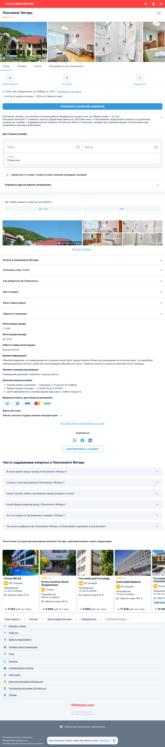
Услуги (37, 66)
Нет (122, 208)
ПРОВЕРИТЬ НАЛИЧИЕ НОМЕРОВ (82, 106)
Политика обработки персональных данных (22, 743)
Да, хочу (43, 208)
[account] (153, 4)
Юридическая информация (15, 740)
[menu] (161, 4)
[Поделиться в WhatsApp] (75, 440)
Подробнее (104, 740)
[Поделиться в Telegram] (82, 440)
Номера (21, 66)
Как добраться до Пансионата (66, 66)
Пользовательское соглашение (17, 737)
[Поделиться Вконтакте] (90, 440)
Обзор (6, 66)
